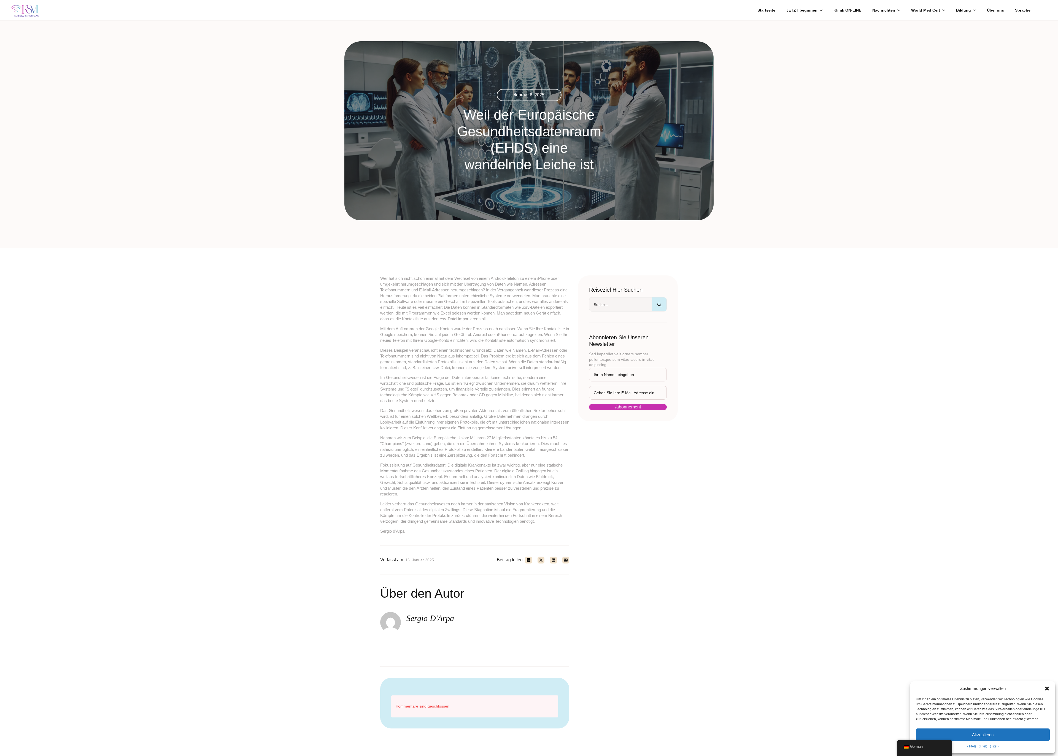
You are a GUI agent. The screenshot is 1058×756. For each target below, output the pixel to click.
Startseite (766, 10)
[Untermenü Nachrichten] (900, 10)
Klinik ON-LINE (847, 10)
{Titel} (971, 746)
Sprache (1022, 10)
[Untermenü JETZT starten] (822, 10)
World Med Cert (925, 10)
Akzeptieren (983, 734)
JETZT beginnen (801, 10)
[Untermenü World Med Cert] (945, 10)
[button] (1047, 688)
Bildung (963, 10)
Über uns (995, 10)
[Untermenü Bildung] (976, 10)
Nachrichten (883, 10)
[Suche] (659, 304)
